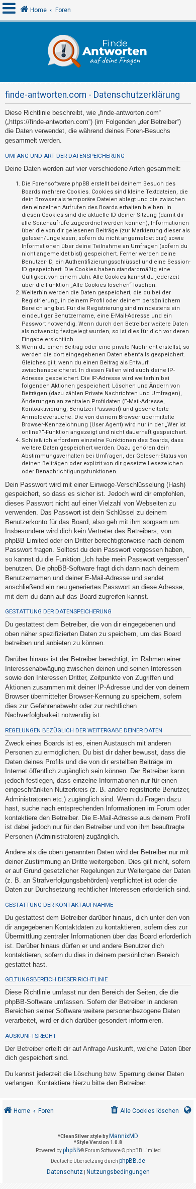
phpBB (71, 1150)
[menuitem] (144, 1111)
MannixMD (123, 1136)
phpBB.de (132, 1160)
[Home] (98, 52)
